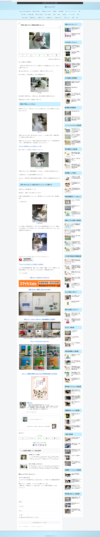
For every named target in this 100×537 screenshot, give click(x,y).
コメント (22, 487)
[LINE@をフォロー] (35, 412)
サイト (20, 510)
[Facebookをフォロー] (30, 412)
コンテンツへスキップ (5, 1)
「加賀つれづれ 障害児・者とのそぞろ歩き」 (39, 289)
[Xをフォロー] (29, 412)
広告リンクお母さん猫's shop (39, 341)
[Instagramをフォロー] (32, 412)
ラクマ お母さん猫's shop (39, 370)
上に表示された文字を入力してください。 (29, 517)
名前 (20, 501)
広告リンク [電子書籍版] (39, 373)
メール (21, 506)
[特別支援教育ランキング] (26, 260)
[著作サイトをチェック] (27, 412)
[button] (48, 55)
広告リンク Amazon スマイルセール (39, 277)
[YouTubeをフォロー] (34, 412)
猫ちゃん (29, 402)
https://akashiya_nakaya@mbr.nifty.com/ (41, 316)
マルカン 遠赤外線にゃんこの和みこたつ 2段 (30, 146)
